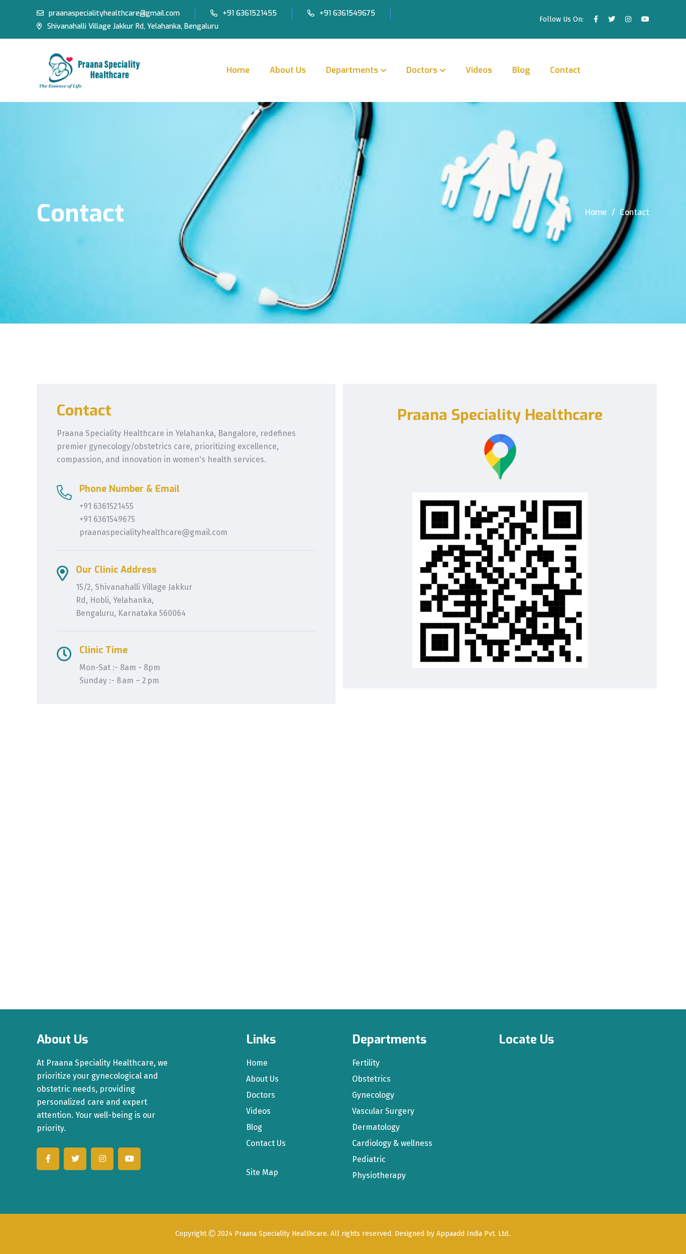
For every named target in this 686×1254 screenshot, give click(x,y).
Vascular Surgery (383, 1111)
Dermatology (376, 1127)
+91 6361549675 (347, 13)
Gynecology (373, 1095)
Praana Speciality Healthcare (281, 1233)
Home (238, 70)
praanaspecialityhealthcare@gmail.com (114, 13)
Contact (565, 70)
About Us (288, 70)
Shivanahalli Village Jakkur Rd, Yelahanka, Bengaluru (132, 26)
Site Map (262, 1173)
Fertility (366, 1063)
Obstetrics (371, 1079)
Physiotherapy (379, 1176)
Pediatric (369, 1160)
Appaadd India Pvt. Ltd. (473, 1233)
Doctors (421, 70)
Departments (352, 70)
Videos (479, 70)
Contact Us (266, 1143)
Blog (521, 70)
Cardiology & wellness (392, 1143)
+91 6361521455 (249, 13)
